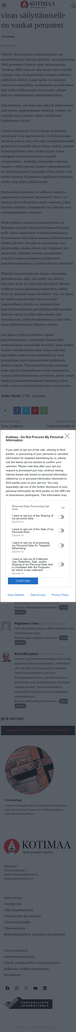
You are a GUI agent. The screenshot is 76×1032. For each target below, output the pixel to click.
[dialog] (38, 516)
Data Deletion (16, 594)
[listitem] (38, 507)
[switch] (61, 517)
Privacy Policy (60, 594)
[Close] (68, 437)
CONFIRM (23, 581)
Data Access (38, 594)
